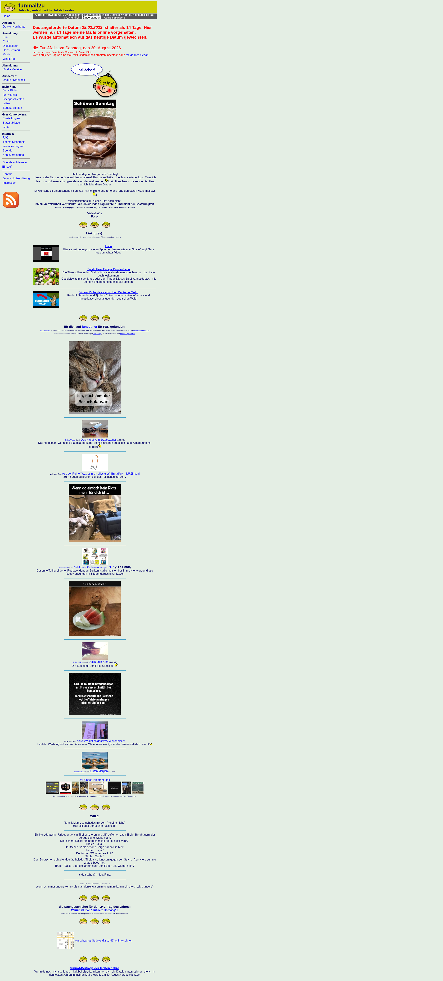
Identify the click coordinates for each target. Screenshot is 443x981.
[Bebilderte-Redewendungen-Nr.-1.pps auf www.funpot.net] (95, 564)
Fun (5, 37)
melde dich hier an (137, 54)
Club (6, 127)
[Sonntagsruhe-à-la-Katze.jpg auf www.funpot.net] (94, 168)
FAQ (5, 137)
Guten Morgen (99, 771)
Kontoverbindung (13, 154)
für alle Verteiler (12, 69)
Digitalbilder (10, 45)
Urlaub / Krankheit (14, 79)
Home (6, 16)
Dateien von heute (14, 26)
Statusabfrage (11, 122)
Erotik (6, 41)
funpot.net (89, 326)
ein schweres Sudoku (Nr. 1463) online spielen (103, 940)
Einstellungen (11, 118)
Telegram (97, 334)
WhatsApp (9, 58)
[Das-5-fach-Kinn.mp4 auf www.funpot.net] (95, 658)
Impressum (9, 182)
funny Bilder (10, 90)
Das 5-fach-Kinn (99, 661)
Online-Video (70, 440)
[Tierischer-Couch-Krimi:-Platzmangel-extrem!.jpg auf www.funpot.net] (95, 540)
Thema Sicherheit (14, 141)
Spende (7, 150)
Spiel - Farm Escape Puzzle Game (108, 269)
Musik (6, 54)
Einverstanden (92, 17)
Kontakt (7, 174)
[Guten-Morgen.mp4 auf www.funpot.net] (95, 767)
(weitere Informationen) (114, 18)
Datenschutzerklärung (16, 178)
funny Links (10, 94)
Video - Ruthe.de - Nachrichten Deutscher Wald (108, 292)
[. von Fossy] (65, 948)
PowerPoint (63, 568)
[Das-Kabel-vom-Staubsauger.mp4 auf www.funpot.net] (95, 436)
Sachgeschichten (13, 99)
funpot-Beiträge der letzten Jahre (94, 968)
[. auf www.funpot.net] (95, 470)
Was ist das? (45, 330)
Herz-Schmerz (11, 50)
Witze (6, 103)
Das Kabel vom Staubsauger (98, 439)
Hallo (108, 246)
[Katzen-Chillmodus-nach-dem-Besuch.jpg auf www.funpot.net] (95, 412)
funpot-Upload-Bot (127, 334)
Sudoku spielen (12, 107)
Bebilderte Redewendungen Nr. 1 (94, 567)
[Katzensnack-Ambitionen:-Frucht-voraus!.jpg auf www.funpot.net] (95, 635)
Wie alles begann (13, 146)
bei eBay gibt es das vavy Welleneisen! (101, 740)
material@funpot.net (141, 330)
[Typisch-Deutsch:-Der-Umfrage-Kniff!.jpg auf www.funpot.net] (95, 714)
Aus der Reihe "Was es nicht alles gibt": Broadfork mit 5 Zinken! (101, 473)
